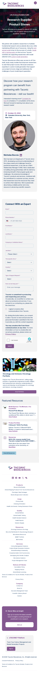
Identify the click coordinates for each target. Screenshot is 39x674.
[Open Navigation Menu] (35, 2)
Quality (19, 511)
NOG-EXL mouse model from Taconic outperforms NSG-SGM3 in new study (22, 440)
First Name (9, 225)
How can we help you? (12, 283)
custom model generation (19, 57)
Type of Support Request (12, 275)
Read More (12, 447)
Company (19, 583)
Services (19, 544)
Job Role (8, 250)
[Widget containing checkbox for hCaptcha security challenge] (19, 340)
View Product (13, 417)
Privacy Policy (10, 334)
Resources (19, 527)
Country (8, 267)
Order (19, 499)
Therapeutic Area (11, 259)
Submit (10, 346)
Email (7, 209)
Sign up (19, 625)
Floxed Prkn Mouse (16, 410)
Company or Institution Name (14, 242)
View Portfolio (19, 391)
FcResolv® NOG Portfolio (18, 425)
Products (19, 485)
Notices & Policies (19, 565)
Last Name (8, 234)
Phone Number (10, 217)
